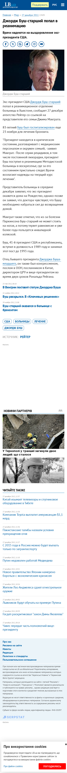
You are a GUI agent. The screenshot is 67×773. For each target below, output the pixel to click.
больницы (22, 321)
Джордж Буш (13, 328)
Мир (16, 14)
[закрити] (66, 744)
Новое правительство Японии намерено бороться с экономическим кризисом (29, 574)
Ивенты (7, 648)
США (7, 321)
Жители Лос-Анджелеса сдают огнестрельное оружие (32, 589)
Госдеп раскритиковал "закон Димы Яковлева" (33, 614)
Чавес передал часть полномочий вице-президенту (29, 628)
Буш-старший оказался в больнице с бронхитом (27, 308)
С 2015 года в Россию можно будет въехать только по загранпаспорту (31, 547)
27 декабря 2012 (30, 15)
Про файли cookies (13, 766)
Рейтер (25, 337)
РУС (54, 5)
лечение (40, 321)
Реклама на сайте (12, 645)
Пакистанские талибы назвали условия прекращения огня (28, 532)
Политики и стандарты (15, 656)
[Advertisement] (33, 372)
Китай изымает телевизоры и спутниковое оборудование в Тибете (30, 501)
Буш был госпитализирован (36, 127)
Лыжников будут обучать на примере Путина (32, 603)
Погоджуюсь (52, 766)
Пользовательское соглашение (19, 659)
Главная (7, 14)
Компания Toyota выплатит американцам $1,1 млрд (33, 516)
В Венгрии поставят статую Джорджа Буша (31, 287)
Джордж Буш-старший (45, 102)
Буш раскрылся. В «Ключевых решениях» (31, 296)
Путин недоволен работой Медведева (28, 560)
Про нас (7, 641)
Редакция (8, 652)
